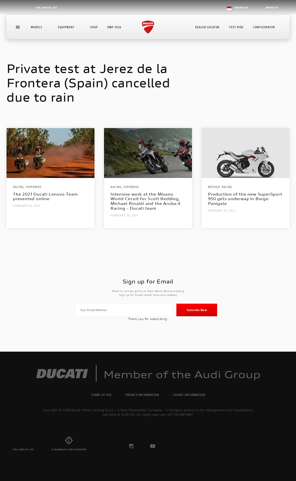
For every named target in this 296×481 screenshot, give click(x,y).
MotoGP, (214, 187)
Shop (94, 27)
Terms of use (101, 395)
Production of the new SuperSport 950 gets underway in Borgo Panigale (245, 199)
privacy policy (134, 291)
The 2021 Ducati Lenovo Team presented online (45, 196)
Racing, (19, 187)
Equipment (66, 27)
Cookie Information (189, 395)
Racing (227, 187)
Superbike (34, 187)
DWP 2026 (114, 27)
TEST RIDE (236, 27)
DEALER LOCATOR (207, 27)
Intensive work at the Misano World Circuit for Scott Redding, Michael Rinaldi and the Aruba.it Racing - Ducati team (146, 201)
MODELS (36, 27)
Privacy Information (142, 395)
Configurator (264, 27)
